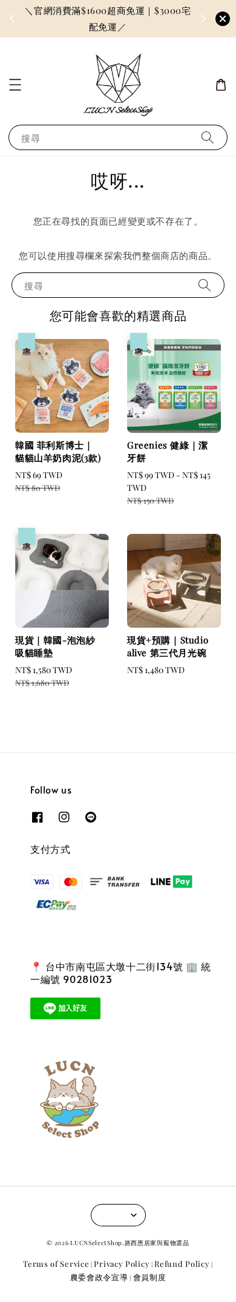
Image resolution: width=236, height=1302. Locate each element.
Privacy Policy (121, 1263)
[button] (15, 84)
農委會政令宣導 (99, 1277)
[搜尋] (207, 137)
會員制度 (149, 1277)
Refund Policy (181, 1263)
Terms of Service (56, 1263)
